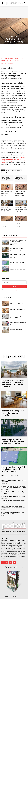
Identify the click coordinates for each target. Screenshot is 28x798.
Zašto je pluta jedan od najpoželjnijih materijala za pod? (20, 193)
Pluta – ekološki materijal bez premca (17, 310)
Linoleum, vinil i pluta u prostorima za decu (16, 330)
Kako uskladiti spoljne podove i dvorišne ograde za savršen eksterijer (18, 256)
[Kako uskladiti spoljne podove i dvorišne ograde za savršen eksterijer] (5, 255)
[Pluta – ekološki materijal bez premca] (5, 310)
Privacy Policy (17, 290)
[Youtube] (14, 562)
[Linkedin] (10, 562)
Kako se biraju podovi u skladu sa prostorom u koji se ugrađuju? (21, 209)
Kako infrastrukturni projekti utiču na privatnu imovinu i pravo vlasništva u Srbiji (13, 507)
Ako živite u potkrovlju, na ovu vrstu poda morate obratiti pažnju (12, 512)
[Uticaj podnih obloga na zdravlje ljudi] (7, 187)
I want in (13, 286)
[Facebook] (3, 562)
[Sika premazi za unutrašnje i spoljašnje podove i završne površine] (5, 262)
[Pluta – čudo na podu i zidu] (5, 303)
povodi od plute (5, 172)
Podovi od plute (14, 36)
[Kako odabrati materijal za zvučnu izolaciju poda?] (7, 203)
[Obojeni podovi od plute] (21, 218)
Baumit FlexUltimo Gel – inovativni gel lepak (13, 492)
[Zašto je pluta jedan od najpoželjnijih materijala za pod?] (21, 187)
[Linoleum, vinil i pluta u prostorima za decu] (5, 330)
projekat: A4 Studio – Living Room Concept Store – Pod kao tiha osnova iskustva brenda (13, 486)
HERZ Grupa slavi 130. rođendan (18, 269)
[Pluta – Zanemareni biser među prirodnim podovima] (5, 323)
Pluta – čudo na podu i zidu (17, 303)
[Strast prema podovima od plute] (7, 218)
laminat (7, 170)
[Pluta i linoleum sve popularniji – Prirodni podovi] (5, 316)
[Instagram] (6, 562)
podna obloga (18, 170)
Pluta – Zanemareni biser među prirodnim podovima (18, 323)
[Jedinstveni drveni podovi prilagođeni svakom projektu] (5, 249)
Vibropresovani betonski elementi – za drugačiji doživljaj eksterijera (20, 179)
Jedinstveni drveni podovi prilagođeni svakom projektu (17, 249)
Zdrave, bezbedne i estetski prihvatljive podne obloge (6, 178)
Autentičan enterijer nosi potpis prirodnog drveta (12, 501)
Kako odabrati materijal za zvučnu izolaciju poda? (6, 209)
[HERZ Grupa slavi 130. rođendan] (5, 269)
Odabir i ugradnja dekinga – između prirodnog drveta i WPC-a (14, 481)
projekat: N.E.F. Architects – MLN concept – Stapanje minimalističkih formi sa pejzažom (18, 242)
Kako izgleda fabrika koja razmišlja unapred (13, 496)
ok (10, 170)
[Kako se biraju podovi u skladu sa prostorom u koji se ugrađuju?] (21, 203)
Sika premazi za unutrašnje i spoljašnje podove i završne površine (17, 262)
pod (13, 170)
